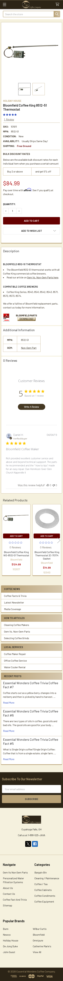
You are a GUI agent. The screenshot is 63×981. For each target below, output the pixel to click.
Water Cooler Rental (14, 667)
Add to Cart (16, 536)
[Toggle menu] (4, 4)
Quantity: (9, 204)
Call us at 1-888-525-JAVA (31, 835)
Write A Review (31, 406)
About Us (8, 887)
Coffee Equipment (44, 901)
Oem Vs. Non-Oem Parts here (42, 277)
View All (37, 952)
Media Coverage (12, 609)
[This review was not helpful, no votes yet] (53, 485)
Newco (7, 934)
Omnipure (38, 940)
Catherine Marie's (42, 946)
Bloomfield (39, 934)
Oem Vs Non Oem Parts (15, 872)
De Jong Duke (10, 946)
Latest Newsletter (14, 602)
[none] (31, 52)
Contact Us (9, 893)
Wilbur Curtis (40, 928)
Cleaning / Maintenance (46, 878)
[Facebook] (35, 844)
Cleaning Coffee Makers (16, 624)
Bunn (5, 928)
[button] (31, 230)
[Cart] (58, 4)
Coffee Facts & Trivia (15, 595)
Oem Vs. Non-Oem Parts (17, 631)
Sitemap (7, 905)
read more (8, 702)
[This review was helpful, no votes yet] (48, 485)
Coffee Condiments (44, 895)
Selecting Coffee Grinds (16, 638)
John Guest (9, 952)
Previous (4, 540)
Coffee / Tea (40, 884)
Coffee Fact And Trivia (15, 899)
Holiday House (10, 940)
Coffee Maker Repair (15, 653)
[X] (28, 844)
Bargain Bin (40, 872)
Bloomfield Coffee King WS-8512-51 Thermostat (16, 553)
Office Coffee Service (15, 660)
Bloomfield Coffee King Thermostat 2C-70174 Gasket (46, 555)
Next (59, 540)
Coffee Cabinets (43, 889)
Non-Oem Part (29, 347)
